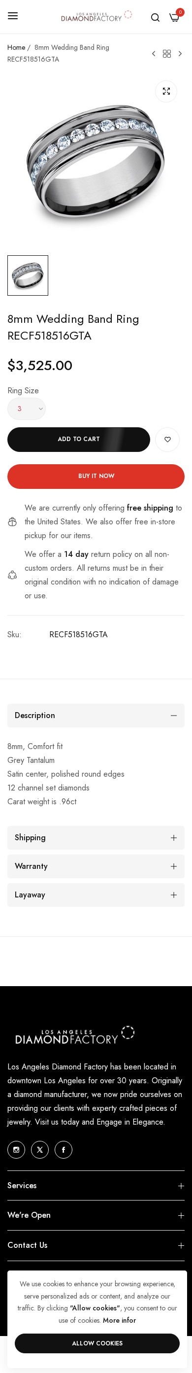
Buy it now (96, 476)
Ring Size (23, 390)
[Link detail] (16, 1150)
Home (16, 47)
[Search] (155, 17)
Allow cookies (97, 1343)
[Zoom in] (166, 91)
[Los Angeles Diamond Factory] (96, 16)
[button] (167, 439)
